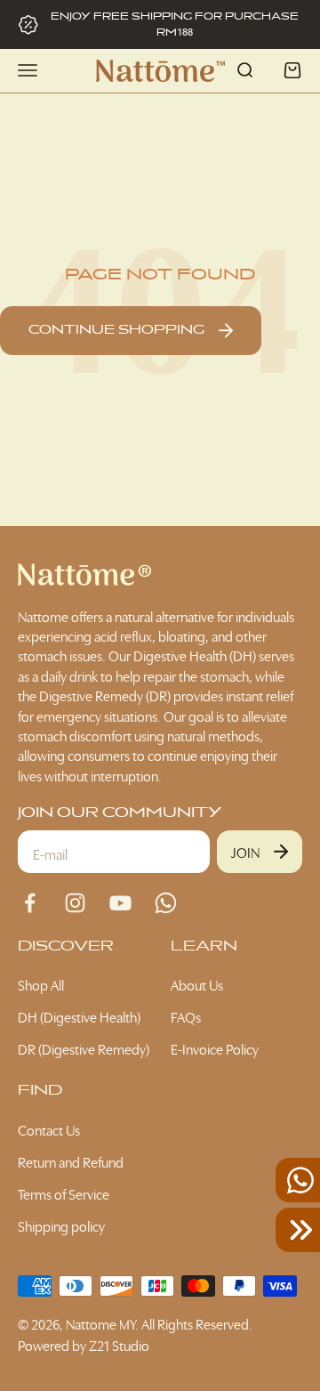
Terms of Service (63, 1193)
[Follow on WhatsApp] (166, 903)
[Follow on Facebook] (30, 903)
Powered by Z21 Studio (83, 1345)
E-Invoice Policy (215, 1048)
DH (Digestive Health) (79, 1016)
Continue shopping (116, 329)
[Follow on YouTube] (120, 903)
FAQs (186, 1016)
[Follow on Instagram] (75, 903)
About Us (197, 984)
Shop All (41, 984)
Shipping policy (61, 1225)
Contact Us (49, 1129)
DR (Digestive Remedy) (83, 1048)
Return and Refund (71, 1161)
